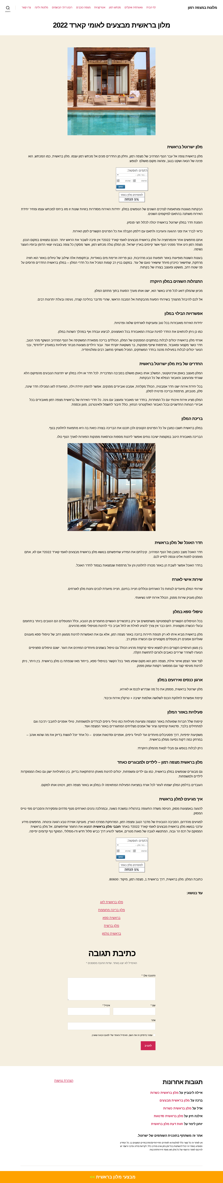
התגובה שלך (148, 975)
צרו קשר (26, 7)
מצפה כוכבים (83, 7)
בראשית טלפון (111, 933)
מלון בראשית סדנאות (168, 1116)
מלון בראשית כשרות (164, 1092)
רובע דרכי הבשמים (62, 7)
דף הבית (151, 7)
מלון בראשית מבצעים (175, 1100)
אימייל (106, 1005)
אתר (153, 1020)
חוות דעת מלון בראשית (167, 1124)
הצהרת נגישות (63, 1080)
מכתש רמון (115, 7)
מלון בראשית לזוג (111, 902)
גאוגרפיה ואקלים (134, 7)
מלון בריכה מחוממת (111, 910)
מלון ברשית (111, 925)
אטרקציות (99, 7)
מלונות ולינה (41, 7)
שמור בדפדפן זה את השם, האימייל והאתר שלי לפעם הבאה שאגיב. (121, 1035)
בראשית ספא (111, 917)
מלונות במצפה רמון (202, 7)
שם (153, 1005)
